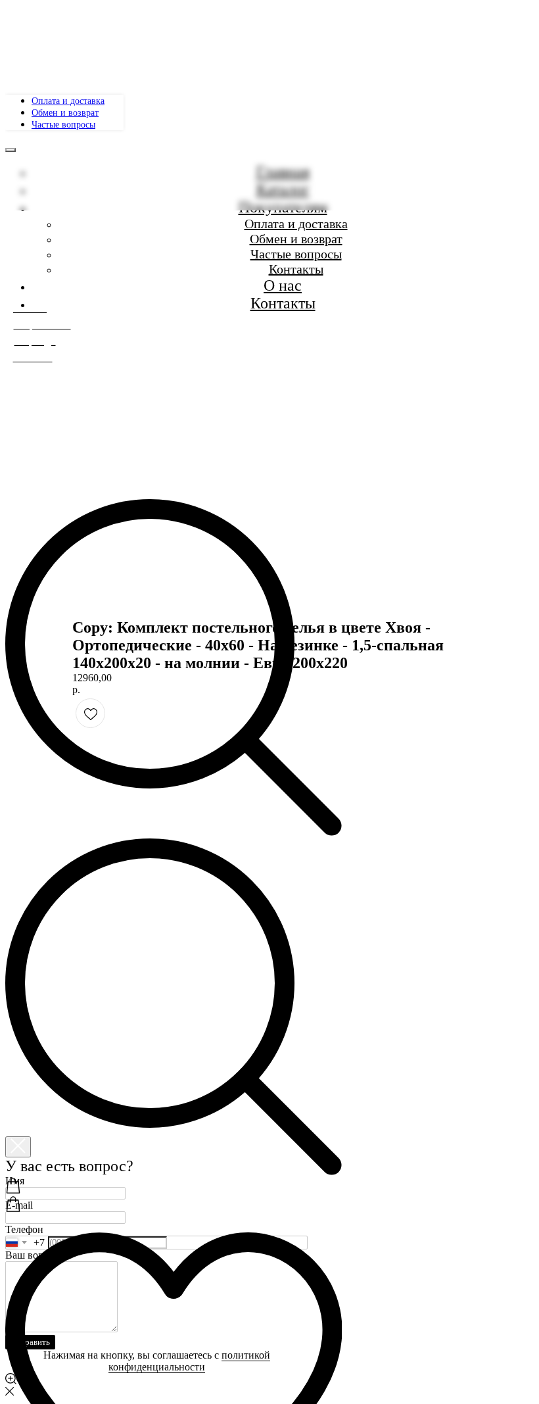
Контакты (283, 303)
